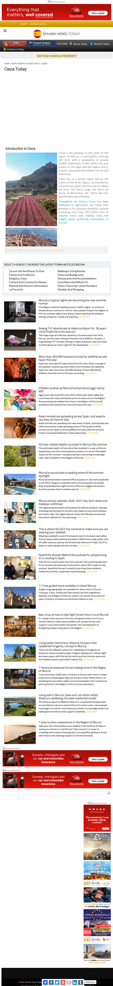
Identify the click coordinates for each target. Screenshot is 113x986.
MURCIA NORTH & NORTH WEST (26, 63)
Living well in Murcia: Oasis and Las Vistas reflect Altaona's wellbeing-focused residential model (68, 696)
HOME (7, 63)
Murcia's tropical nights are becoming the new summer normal (72, 302)
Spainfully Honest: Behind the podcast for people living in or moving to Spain (73, 556)
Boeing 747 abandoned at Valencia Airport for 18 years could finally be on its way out (72, 330)
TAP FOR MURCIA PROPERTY (56, 56)
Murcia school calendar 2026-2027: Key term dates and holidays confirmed (73, 502)
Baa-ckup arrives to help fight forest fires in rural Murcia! (74, 615)
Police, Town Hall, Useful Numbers (77, 285)
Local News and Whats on (73, 282)
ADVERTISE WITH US (38, 24)
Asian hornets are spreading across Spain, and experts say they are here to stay (72, 418)
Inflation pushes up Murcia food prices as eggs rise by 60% (71, 389)
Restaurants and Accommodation (77, 278)
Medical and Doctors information (28, 285)
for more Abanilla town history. (36, 250)
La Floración (16, 289)
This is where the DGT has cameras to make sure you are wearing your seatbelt (73, 530)
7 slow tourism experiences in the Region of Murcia (70, 722)
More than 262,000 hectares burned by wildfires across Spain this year (73, 358)
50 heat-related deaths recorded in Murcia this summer (73, 444)
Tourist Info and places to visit (26, 271)
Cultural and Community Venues (28, 282)
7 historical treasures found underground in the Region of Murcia (72, 669)
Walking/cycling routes (71, 271)
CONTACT (24, 24)
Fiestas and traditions (22, 274)
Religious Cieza (17, 278)
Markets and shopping (71, 289)
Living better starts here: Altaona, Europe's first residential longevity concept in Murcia (68, 644)
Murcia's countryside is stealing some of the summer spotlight (71, 474)
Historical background (70, 274)
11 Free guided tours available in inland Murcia (67, 586)
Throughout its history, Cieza (77, 201)
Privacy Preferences (87, 982)
